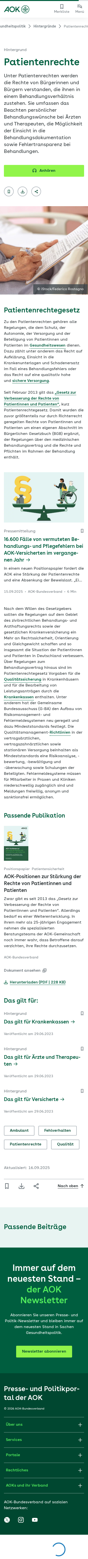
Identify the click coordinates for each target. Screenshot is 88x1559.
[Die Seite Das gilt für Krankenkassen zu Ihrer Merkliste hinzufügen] (82, 1013)
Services (14, 1440)
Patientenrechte (25, 1144)
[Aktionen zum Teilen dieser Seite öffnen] (36, 191)
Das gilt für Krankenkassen (36, 1022)
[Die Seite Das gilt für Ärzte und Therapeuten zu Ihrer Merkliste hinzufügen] (82, 1049)
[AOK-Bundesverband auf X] (7, 1520)
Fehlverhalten (57, 1131)
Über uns (14, 1425)
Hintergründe (44, 26)
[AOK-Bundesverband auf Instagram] (21, 1520)
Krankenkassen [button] (19, 697)
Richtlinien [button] (60, 733)
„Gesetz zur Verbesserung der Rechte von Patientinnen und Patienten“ (40, 398)
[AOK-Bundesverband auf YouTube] (35, 1520)
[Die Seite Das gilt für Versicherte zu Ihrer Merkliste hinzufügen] (82, 1091)
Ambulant (19, 1131)
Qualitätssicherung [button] (22, 680)
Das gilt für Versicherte (31, 1099)
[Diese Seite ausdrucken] (22, 191)
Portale (13, 1455)
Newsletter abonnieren (44, 1352)
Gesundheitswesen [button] (48, 346)
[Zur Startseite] (16, 9)
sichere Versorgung (30, 381)
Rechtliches (17, 1470)
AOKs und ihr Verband (27, 1486)
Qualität (65, 1144)
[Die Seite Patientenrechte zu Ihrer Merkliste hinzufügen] (9, 191)
